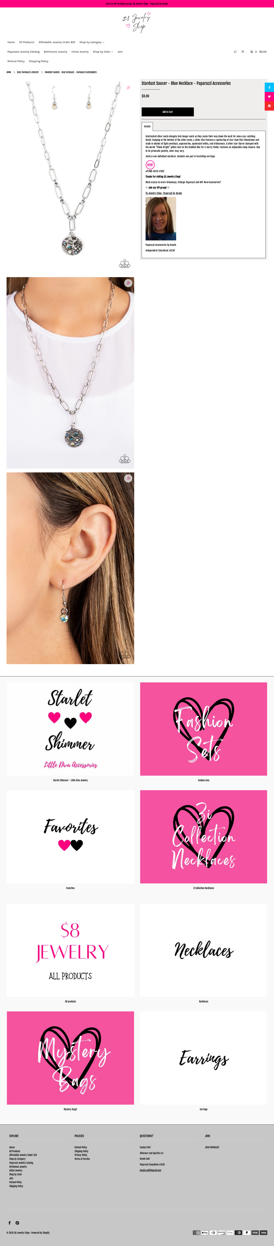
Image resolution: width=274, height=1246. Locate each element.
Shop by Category (17, 1158)
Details (147, 126)
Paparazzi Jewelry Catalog (21, 1162)
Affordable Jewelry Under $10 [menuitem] (57, 42)
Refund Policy (15, 1182)
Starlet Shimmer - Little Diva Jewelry (70, 780)
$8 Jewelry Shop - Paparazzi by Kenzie (150, 3)
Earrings (203, 1109)
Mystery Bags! (70, 1109)
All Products (14, 1151)
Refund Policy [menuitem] (16, 61)
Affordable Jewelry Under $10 (23, 1154)
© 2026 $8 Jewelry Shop (18, 1232)
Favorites (70, 888)
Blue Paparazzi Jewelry (28, 72)
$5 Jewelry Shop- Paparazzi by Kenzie (164, 193)
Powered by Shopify (40, 1232)
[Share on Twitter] (269, 96)
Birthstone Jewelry (18, 1166)
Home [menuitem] (11, 42)
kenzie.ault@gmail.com (150, 1170)
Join (11, 1178)
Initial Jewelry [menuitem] (80, 51)
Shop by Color (15, 1174)
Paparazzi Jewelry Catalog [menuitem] (23, 51)
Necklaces (203, 1001)
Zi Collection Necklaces (203, 888)
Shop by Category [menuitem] (90, 42)
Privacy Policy (81, 1154)
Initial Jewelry (15, 1170)
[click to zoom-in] (128, 88)
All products (70, 1001)
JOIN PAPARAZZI (212, 1147)
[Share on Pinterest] (269, 106)
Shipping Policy (16, 1186)
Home (9, 72)
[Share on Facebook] (269, 87)
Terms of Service (82, 1158)
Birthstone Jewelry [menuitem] (55, 51)
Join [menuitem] (120, 51)
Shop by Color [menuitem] (101, 51)
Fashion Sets (203, 780)
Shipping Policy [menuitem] (38, 61)
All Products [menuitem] (26, 42)
